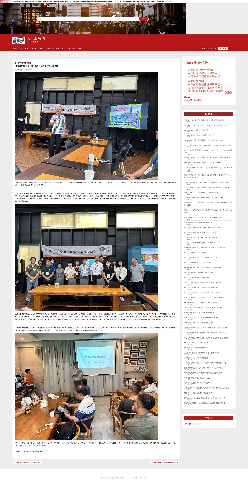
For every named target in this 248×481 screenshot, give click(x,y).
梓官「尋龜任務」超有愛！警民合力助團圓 (197, 277)
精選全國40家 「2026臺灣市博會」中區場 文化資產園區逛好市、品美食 (206, 125)
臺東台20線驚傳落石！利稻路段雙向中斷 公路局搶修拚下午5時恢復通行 (206, 182)
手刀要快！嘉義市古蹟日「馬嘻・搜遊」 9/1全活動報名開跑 (202, 237)
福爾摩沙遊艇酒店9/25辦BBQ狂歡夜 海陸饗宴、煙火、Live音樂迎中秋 (206, 328)
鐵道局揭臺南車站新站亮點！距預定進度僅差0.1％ (199, 312)
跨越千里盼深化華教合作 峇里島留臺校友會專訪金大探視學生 (203, 282)
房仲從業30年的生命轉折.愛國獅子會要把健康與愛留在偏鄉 (202, 227)
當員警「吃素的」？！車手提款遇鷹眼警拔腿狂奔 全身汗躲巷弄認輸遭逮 (206, 187)
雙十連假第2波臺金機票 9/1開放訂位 (195, 348)
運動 (80, 48)
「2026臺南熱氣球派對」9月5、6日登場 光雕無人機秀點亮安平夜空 (205, 363)
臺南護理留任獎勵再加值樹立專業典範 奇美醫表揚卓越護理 (202, 353)
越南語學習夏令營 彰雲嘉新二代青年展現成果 (29, 462)
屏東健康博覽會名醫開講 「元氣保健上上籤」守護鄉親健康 (202, 232)
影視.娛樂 (50, 48)
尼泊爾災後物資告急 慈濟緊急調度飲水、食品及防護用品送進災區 (204, 403)
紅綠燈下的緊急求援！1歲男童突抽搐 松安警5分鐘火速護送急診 (204, 297)
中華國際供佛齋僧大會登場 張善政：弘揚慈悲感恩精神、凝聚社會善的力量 (159, 2)
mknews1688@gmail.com (193, 100)
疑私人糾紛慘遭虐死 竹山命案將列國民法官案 (198, 383)
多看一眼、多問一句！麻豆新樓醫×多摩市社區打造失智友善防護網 (204, 120)
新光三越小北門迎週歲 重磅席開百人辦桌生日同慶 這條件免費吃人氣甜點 (206, 338)
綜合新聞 (41, 48)
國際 (74, 48)
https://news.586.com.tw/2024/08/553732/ (36, 451)
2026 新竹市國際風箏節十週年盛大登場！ (196, 130)
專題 (26, 48)
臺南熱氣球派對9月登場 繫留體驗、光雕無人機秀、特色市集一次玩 (205, 333)
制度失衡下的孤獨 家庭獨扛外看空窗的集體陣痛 (198, 393)
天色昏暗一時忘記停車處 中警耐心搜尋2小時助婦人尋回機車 (203, 267)
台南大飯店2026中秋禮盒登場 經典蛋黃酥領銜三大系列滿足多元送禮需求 (206, 388)
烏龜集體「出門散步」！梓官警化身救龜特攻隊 (198, 272)
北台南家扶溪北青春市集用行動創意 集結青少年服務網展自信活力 (204, 140)
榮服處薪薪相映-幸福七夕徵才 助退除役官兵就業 (163, 462)
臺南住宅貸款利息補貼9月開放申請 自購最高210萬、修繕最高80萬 (205, 368)
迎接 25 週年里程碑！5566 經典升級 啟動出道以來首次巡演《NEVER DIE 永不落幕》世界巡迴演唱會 (208, 176)
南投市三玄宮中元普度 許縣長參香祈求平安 (197, 262)
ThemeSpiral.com (141, 478)
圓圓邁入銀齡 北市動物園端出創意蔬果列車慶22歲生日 (201, 192)
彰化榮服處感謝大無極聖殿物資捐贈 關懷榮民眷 (198, 323)
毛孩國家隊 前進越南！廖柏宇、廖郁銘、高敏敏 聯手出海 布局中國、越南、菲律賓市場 (208, 169)
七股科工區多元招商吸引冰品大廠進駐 (195, 252)
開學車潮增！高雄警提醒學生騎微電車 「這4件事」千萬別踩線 (203, 162)
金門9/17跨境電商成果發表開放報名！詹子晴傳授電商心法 (202, 242)
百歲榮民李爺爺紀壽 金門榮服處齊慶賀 (196, 358)
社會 (15, 48)
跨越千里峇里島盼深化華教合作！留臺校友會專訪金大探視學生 (203, 307)
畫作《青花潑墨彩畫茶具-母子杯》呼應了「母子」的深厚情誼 (202, 292)
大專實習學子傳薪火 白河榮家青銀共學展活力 (198, 343)
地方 (20, 48)
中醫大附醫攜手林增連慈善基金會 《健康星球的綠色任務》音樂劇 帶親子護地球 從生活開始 (208, 204)
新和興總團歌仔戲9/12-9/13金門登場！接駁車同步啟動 (200, 302)
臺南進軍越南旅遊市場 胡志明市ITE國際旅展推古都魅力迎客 (203, 373)
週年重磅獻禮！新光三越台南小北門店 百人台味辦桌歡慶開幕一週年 (204, 398)
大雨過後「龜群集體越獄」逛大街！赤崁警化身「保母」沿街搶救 (204, 197)
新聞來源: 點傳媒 (20, 63)
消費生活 (33, 48)
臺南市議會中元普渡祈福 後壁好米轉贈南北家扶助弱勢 (201, 318)
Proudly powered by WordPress (110, 478)
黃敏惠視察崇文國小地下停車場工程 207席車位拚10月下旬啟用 (203, 217)
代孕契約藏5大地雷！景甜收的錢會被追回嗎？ (198, 222)
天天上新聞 (35, 38)
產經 (63, 48)
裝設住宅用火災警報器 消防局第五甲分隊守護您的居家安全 (202, 257)
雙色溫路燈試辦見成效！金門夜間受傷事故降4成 (199, 135)
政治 (57, 48)
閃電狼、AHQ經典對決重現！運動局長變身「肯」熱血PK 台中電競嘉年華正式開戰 (208, 211)
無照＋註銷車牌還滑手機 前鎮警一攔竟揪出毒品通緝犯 (201, 287)
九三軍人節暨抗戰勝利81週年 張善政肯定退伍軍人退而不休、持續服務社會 (52, 2)
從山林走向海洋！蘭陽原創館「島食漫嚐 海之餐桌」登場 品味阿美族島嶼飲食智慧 (105, 2)
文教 (68, 48)
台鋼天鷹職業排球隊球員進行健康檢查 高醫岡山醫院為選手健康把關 (204, 247)
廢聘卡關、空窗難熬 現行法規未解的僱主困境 (198, 378)
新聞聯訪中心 (19, 70)
